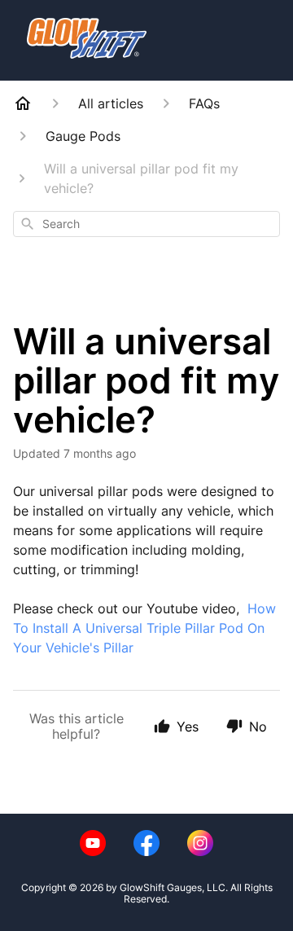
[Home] (23, 103)
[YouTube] (93, 843)
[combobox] (146, 224)
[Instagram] (200, 843)
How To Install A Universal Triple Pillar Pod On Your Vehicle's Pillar (144, 628)
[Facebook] (146, 843)
